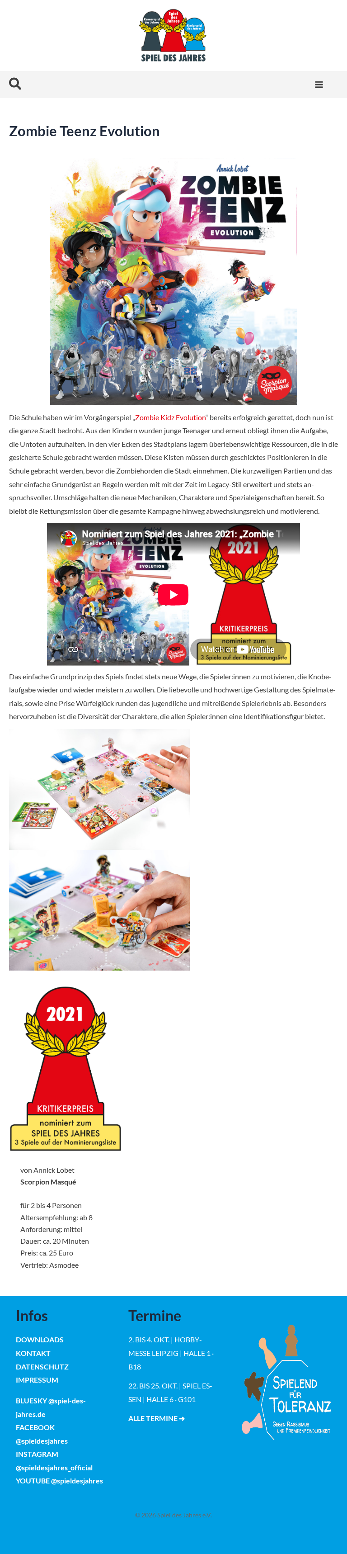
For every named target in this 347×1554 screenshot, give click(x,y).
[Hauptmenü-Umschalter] (319, 84)
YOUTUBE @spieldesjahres (59, 1480)
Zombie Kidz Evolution (170, 417)
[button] (15, 84)
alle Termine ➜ (156, 1418)
